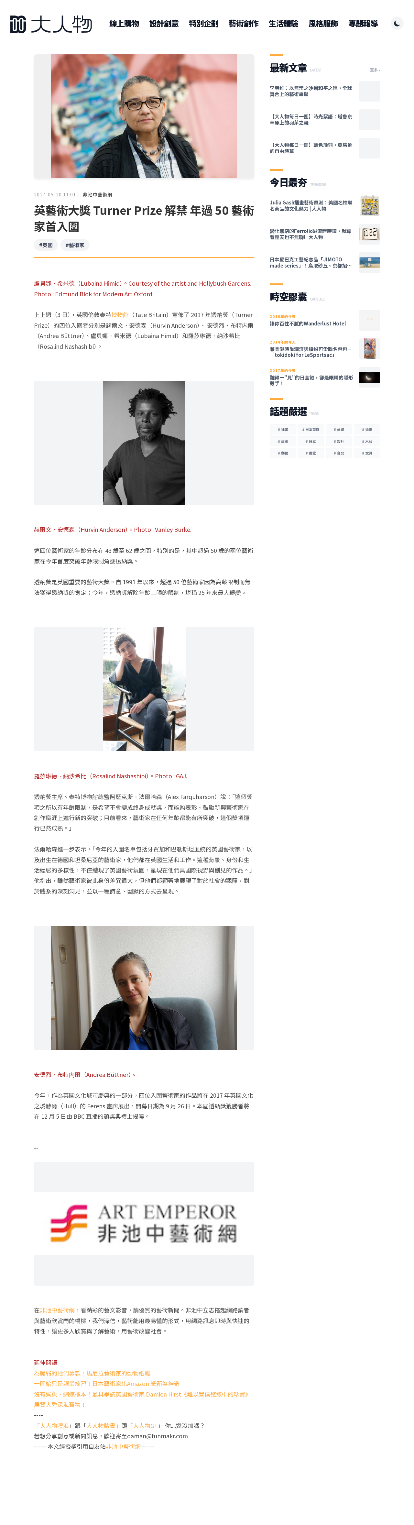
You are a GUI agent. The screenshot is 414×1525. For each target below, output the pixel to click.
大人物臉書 (100, 1425)
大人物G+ (145, 1425)
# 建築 (283, 441)
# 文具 (367, 452)
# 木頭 (367, 441)
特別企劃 (203, 23)
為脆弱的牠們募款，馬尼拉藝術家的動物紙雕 (92, 1373)
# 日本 (311, 441)
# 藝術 (339, 429)
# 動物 (283, 452)
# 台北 (339, 452)
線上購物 (124, 23)
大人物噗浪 (54, 1425)
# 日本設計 (311, 429)
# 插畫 (283, 429)
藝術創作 (243, 23)
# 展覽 (311, 452)
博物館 (120, 314)
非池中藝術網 (97, 194)
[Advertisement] (144, 1476)
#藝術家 (75, 245)
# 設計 (339, 441)
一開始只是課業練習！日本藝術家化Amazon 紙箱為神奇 (107, 1383)
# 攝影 (367, 429)
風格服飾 (323, 23)
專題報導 (363, 23)
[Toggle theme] (397, 23)
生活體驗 (283, 23)
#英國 (46, 245)
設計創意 (164, 23)
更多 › (375, 69)
